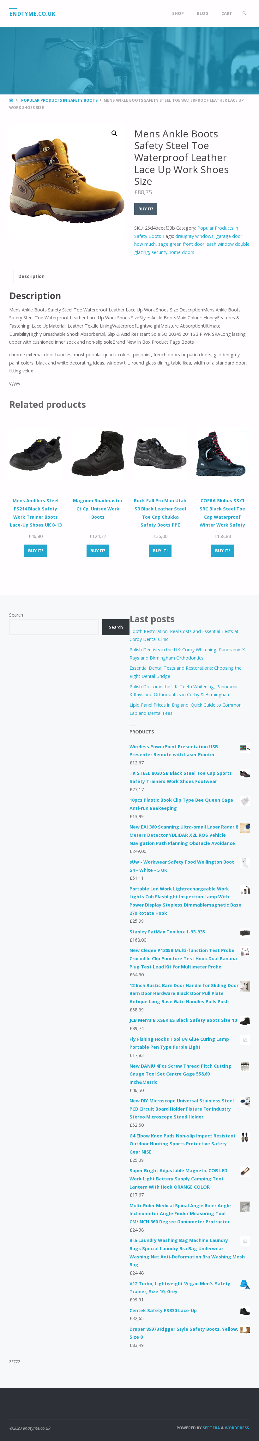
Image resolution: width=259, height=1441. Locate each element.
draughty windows (194, 236)
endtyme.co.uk (32, 13)
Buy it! (145, 209)
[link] (244, 13)
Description (31, 276)
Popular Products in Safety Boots (59, 100)
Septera (211, 1428)
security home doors (173, 252)
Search (16, 615)
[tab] (32, 276)
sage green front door (181, 244)
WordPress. (237, 1428)
